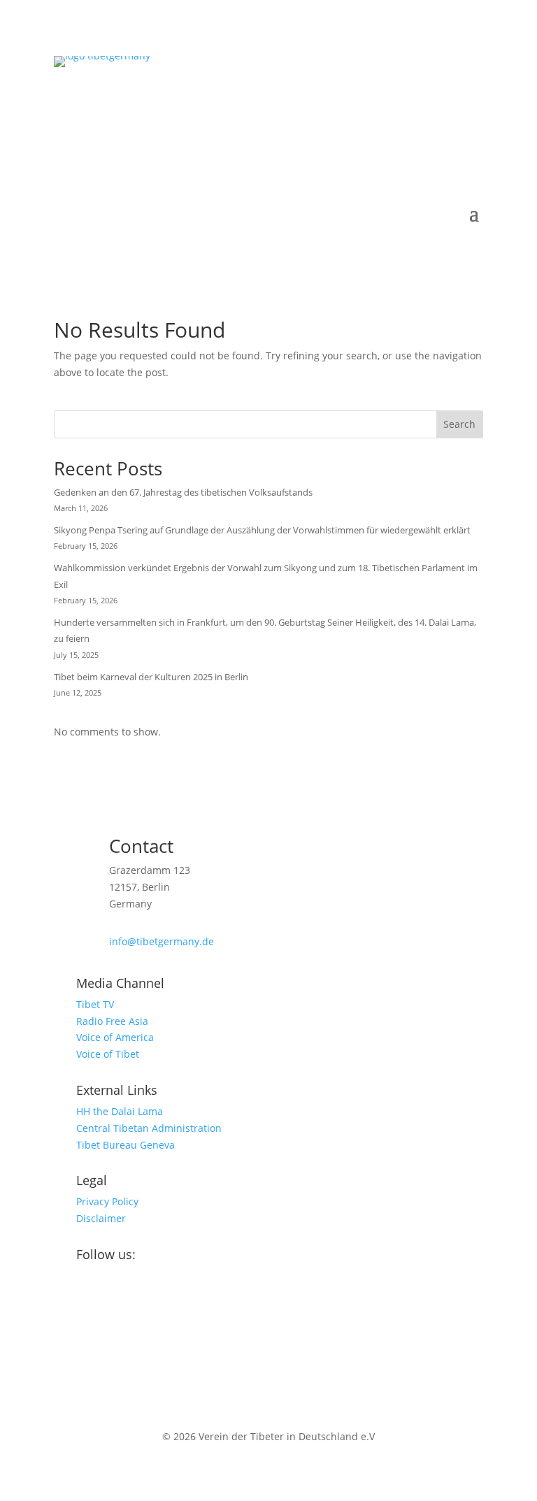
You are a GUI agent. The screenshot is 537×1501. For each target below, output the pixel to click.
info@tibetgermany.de (161, 941)
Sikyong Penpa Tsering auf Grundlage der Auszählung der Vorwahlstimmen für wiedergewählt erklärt (262, 530)
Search (459, 424)
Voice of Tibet (107, 1054)
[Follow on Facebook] (65, 1299)
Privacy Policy (107, 1201)
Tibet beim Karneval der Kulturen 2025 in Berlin (151, 676)
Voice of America (115, 1037)
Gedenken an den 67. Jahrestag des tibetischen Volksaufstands (183, 492)
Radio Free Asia (112, 1021)
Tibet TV (95, 1004)
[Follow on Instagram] (93, 1299)
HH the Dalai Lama (119, 1111)
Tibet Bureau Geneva (125, 1144)
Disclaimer (101, 1218)
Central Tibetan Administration (149, 1128)
